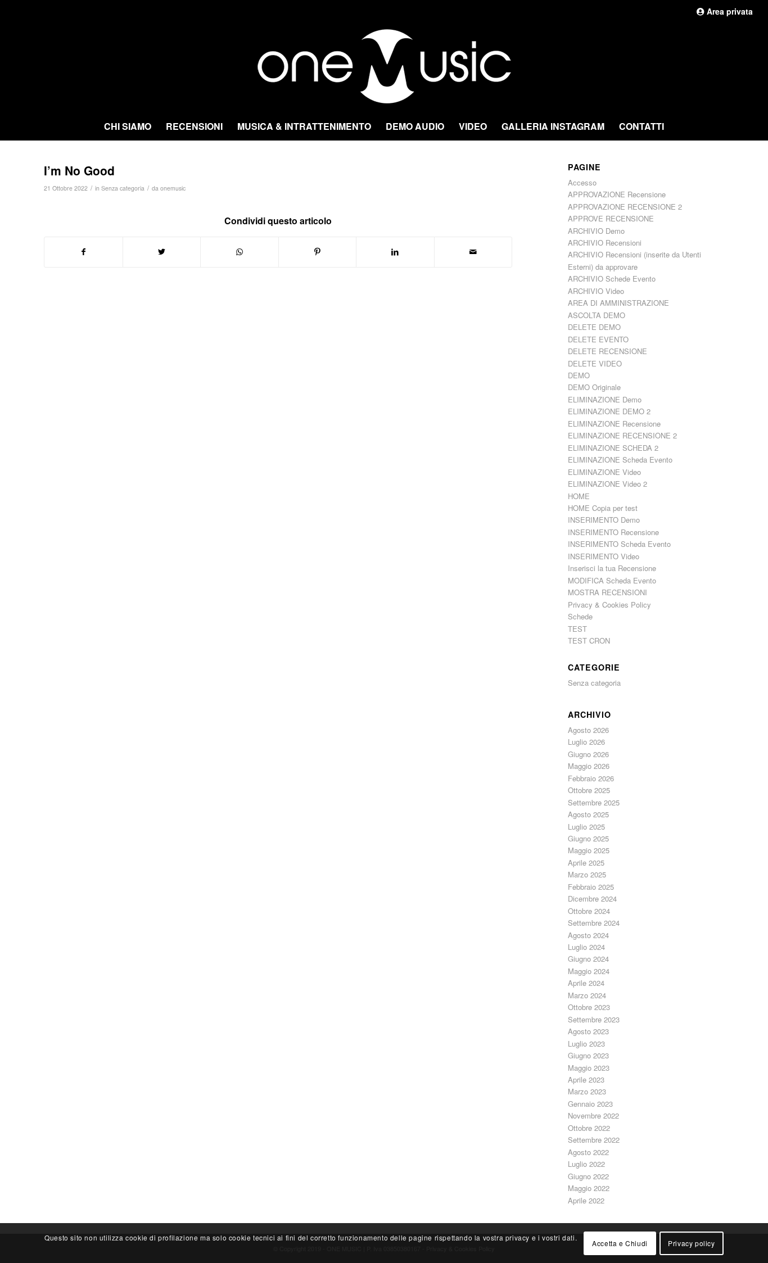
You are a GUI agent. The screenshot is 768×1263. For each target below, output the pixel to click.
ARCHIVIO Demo (596, 230)
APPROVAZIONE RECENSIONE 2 (625, 206)
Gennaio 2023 (590, 1103)
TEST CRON (589, 640)
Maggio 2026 (588, 765)
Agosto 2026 (588, 730)
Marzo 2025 (587, 874)
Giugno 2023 (588, 1055)
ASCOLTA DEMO (596, 315)
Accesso (582, 182)
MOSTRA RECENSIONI (607, 592)
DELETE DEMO (594, 327)
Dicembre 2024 (592, 898)
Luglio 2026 (586, 741)
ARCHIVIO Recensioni (604, 242)
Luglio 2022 (586, 1163)
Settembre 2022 (594, 1139)
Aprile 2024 (586, 982)
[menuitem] (128, 126)
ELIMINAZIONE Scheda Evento (620, 459)
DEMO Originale (594, 387)
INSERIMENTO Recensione (613, 532)
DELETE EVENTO (598, 339)
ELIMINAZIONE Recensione (614, 423)
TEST (577, 628)
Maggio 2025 (588, 850)
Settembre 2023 (594, 1019)
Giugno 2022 (588, 1176)
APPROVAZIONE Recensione (617, 194)
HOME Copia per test (603, 508)
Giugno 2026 (588, 754)
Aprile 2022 (586, 1200)
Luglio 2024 (586, 946)
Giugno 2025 (588, 838)
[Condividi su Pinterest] (317, 251)
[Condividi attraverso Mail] (473, 251)
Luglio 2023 (586, 1043)
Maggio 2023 (588, 1067)
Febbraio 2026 (591, 778)
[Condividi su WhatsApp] (239, 251)
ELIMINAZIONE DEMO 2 (609, 411)
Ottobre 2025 (589, 790)
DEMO (579, 375)
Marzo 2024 (587, 995)
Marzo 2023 (587, 1091)
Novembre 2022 (593, 1115)
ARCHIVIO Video (596, 291)
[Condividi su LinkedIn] (395, 251)
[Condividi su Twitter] (162, 251)
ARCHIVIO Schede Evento (612, 278)
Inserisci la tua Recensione (612, 568)
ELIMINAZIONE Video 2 (607, 483)
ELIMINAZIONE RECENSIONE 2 (622, 435)
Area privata (728, 11)
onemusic (173, 188)
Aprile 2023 (586, 1079)
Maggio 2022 (588, 1188)
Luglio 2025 (586, 826)
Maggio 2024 (588, 971)
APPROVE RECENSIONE (611, 218)
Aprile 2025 (586, 862)
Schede (580, 616)
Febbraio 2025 (591, 886)
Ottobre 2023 (589, 1007)
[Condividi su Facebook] (83, 251)
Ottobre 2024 (589, 911)
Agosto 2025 (588, 814)
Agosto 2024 (588, 935)
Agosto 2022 (588, 1152)
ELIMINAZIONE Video (604, 472)
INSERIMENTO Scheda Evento (619, 543)
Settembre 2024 (594, 922)
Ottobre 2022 (589, 1127)
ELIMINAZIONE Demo (604, 399)
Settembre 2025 (594, 802)
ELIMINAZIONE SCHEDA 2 (613, 447)
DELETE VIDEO (595, 363)
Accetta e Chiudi (620, 1242)
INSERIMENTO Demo (604, 519)
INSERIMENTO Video (603, 556)
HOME (579, 496)
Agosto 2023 (588, 1031)
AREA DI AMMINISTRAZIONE (618, 302)
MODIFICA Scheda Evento (612, 580)
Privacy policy (691, 1242)
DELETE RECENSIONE (607, 351)
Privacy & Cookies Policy (609, 604)
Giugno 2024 (588, 958)
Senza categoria (122, 188)
